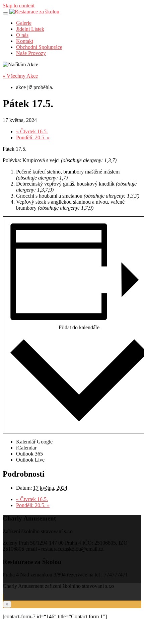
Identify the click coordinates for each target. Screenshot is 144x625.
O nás (22, 35)
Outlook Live (30, 460)
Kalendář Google (34, 441)
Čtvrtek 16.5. (32, 131)
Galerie (23, 23)
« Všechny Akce (20, 76)
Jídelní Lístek (30, 29)
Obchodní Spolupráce (39, 47)
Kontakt (24, 41)
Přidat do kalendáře (79, 327)
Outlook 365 (29, 454)
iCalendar (26, 447)
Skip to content (18, 5)
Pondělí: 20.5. (33, 137)
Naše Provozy (31, 53)
